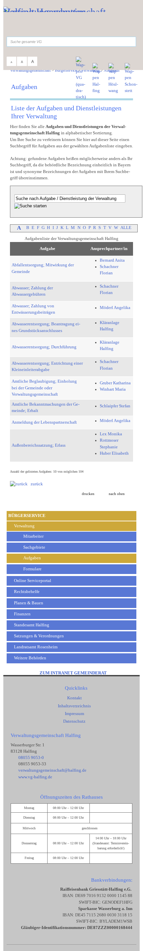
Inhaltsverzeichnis (74, 706)
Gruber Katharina (115, 383)
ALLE (125, 227)
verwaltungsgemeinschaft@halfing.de (52, 770)
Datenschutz (74, 721)
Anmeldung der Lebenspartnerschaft (44, 422)
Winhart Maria (113, 389)
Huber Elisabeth (114, 453)
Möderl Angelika (115, 307)
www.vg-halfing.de (35, 777)
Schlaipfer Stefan (115, 406)
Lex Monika (111, 434)
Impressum (74, 713)
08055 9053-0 (31, 757)
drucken (88, 494)
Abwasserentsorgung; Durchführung (44, 347)
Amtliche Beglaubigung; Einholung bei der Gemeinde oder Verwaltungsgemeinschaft (44, 387)
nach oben (117, 494)
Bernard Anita (112, 260)
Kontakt (74, 698)
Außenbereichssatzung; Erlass (39, 445)
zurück (35, 484)
